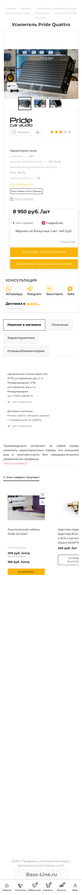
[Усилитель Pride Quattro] (25, 104)
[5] (70, 132)
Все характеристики (22, 184)
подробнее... (16, 308)
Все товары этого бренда (26, 191)
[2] (56, 132)
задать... (33, 303)
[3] (61, 132)
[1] (52, 132)
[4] (65, 132)
